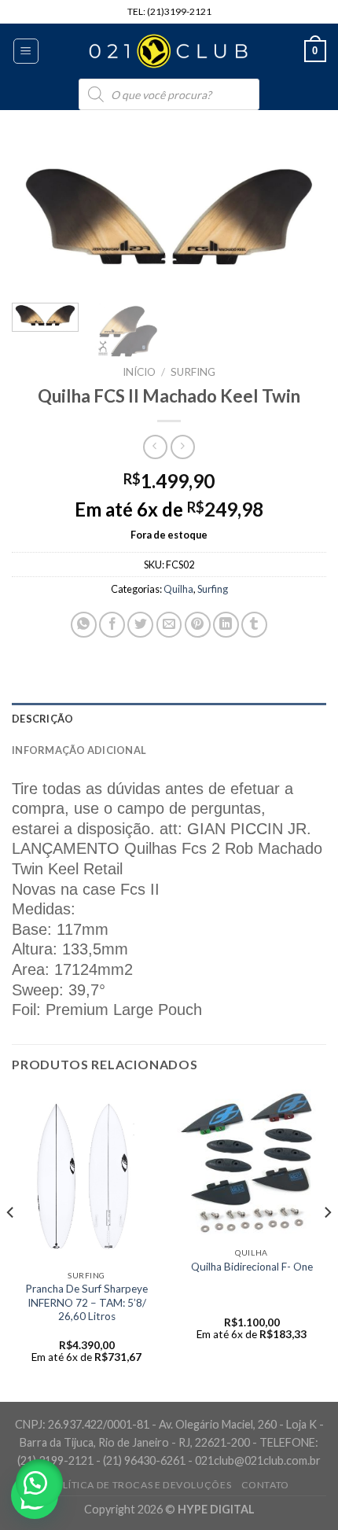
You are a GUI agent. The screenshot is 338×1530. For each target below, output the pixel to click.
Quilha (178, 589)
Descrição (42, 718)
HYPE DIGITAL (216, 1509)
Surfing (193, 372)
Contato (265, 1485)
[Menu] (26, 51)
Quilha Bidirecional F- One (252, 1266)
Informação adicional (79, 750)
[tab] (169, 718)
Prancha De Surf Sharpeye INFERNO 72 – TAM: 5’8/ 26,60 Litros (86, 1302)
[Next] (300, 216)
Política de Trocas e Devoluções (140, 1485)
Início (139, 372)
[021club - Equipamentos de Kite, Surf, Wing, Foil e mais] (169, 51)
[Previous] (38, 216)
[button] (39, 1482)
